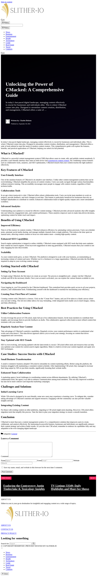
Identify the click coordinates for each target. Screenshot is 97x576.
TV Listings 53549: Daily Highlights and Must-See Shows (70, 487)
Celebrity (9, 49)
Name (3, 460)
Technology (10, 41)
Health (8, 38)
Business (9, 34)
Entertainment (11, 36)
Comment (4, 456)
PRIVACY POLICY (9, 533)
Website (76, 460)
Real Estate (10, 45)
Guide (8, 43)
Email (39, 460)
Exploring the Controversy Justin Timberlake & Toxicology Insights (24, 487)
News (8, 32)
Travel (8, 47)
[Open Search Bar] (3, 20)
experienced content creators (58, 161)
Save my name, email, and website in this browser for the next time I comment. (33, 467)
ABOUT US (6, 525)
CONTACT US (7, 529)
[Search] (33, 543)
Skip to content (6, 2)
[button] (2, 548)
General (14, 434)
